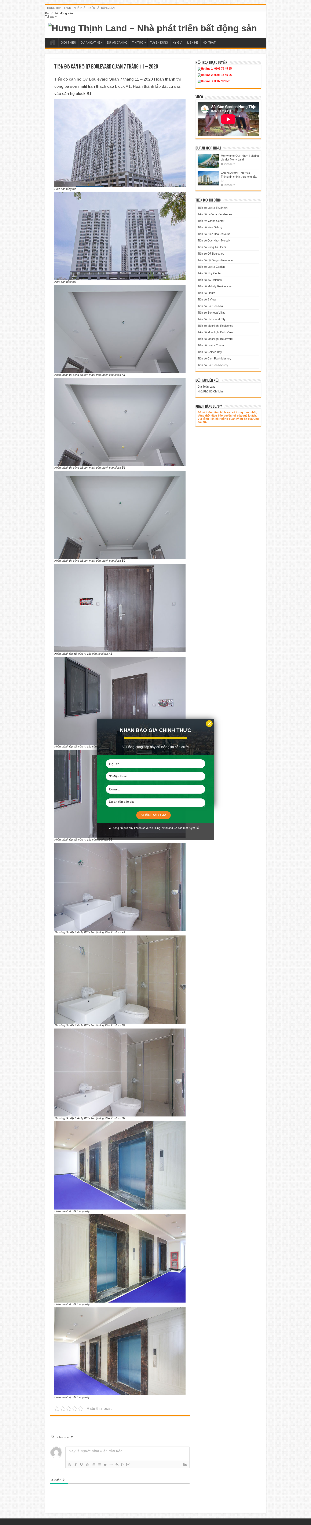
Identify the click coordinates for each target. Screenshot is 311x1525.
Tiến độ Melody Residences (215, 286)
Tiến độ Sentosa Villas (211, 312)
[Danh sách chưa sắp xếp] (99, 1464)
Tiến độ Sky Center (209, 273)
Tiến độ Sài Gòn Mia (210, 306)
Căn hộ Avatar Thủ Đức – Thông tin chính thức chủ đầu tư (239, 176)
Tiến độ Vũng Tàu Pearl (212, 247)
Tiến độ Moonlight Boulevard (215, 338)
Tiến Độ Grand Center (211, 220)
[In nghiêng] (75, 1464)
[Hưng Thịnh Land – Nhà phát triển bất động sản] (152, 27)
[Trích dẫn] (105, 1464)
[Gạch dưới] (81, 1464)
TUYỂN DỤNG (159, 42)
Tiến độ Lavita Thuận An (212, 207)
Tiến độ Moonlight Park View (215, 332)
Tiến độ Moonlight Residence (215, 325)
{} (122, 1464)
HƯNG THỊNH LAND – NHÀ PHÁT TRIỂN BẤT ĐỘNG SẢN (81, 8)
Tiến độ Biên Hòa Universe (214, 234)
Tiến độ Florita (206, 293)
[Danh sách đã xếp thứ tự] (93, 1464)
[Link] (117, 1464)
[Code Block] (111, 1464)
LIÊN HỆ (192, 42)
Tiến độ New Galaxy (210, 227)
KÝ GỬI (178, 42)
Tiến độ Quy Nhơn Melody (214, 240)
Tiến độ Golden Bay (210, 352)
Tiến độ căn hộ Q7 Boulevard (81, 79)
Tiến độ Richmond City (212, 319)
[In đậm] (70, 1464)
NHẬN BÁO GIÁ (153, 815)
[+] (128, 1464)
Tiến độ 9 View (207, 299)
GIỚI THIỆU (68, 42)
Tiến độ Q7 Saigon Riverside (215, 260)
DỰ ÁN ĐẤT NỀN (91, 42)
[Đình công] (87, 1464)
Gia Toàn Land (206, 386)
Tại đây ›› (51, 16)
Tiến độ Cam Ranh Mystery (214, 358)
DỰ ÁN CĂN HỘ (117, 42)
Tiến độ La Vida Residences (215, 214)
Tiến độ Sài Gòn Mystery (213, 365)
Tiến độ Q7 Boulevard (211, 253)
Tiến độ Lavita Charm (211, 345)
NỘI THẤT (209, 42)
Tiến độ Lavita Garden (211, 266)
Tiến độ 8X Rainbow (210, 279)
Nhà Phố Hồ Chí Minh (211, 391)
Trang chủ (52, 42)
